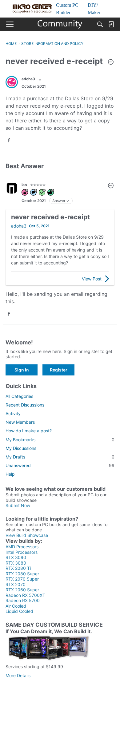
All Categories (19, 396)
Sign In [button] (21, 369)
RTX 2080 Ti (18, 568)
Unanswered (60, 465)
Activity (13, 413)
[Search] (100, 24)
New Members (20, 422)
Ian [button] (24, 184)
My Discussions (21, 448)
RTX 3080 (16, 562)
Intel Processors (22, 552)
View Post (92, 278)
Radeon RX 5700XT (25, 595)
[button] (110, 62)
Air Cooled (16, 606)
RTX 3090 (16, 557)
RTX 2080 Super (22, 573)
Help (10, 474)
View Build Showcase (27, 535)
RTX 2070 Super (22, 578)
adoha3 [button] (28, 79)
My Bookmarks (60, 439)
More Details (18, 675)
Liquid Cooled (19, 611)
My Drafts (60, 456)
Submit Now (18, 505)
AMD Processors (22, 546)
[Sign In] (111, 24)
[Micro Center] (60, 24)
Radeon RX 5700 (23, 600)
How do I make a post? (29, 430)
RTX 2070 (16, 584)
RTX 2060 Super (22, 589)
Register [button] (58, 369)
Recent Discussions (25, 404)
